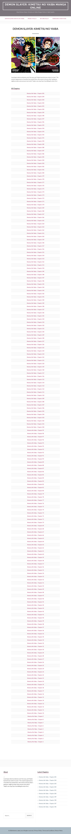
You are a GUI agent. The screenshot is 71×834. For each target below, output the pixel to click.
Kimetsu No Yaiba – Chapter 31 (35, 646)
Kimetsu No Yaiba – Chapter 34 (35, 637)
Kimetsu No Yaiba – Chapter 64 (35, 541)
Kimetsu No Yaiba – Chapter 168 (35, 211)
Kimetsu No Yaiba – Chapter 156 (35, 249)
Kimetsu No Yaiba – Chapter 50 (35, 586)
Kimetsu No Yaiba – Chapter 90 (35, 459)
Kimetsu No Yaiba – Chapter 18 (35, 687)
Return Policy (44, 18)
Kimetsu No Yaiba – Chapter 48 (35, 592)
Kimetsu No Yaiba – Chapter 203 (35, 100)
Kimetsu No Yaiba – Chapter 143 (35, 290)
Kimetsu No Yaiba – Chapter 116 (35, 376)
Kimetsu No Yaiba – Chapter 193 (35, 131)
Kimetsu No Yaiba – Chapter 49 (35, 589)
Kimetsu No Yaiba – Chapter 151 (35, 265)
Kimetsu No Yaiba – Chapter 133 (35, 322)
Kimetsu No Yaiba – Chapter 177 (35, 182)
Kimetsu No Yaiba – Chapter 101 (35, 424)
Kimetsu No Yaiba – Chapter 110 (35, 395)
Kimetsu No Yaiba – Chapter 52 (35, 579)
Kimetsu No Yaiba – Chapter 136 (35, 312)
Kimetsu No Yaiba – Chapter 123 (35, 354)
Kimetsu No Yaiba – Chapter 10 (35, 713)
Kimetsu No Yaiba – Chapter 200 (35, 109)
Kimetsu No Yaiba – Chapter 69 (35, 525)
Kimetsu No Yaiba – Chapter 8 (35, 719)
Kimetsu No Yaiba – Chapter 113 (35, 386)
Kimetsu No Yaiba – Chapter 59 (35, 557)
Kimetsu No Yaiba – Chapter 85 (35, 475)
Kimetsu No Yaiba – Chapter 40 (35, 618)
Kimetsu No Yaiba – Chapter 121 (35, 360)
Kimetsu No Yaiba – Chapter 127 (35, 341)
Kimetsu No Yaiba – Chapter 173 (35, 195)
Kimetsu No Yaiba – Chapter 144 (35, 287)
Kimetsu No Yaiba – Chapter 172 (35, 198)
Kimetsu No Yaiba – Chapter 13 (35, 703)
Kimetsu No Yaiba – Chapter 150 (35, 268)
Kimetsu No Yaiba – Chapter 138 (35, 306)
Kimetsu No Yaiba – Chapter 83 (35, 481)
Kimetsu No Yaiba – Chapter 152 (35, 262)
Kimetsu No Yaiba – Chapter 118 (35, 370)
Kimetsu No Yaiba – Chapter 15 (35, 697)
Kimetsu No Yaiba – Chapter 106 (35, 408)
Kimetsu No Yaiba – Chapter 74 (35, 509)
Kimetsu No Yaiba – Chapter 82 (35, 484)
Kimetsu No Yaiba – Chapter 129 (35, 335)
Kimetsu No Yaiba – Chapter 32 (35, 643)
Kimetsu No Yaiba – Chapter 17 (35, 691)
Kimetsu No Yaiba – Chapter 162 (35, 230)
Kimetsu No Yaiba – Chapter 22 (35, 675)
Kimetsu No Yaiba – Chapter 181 (35, 169)
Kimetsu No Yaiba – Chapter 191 (35, 138)
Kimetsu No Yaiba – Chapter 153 (35, 258)
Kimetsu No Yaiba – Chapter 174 (35, 192)
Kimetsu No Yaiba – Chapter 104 (35, 414)
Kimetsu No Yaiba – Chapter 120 (35, 363)
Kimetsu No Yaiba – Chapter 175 (35, 189)
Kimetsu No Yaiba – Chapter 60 (35, 554)
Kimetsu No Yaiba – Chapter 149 (35, 271)
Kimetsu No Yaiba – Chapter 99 (35, 430)
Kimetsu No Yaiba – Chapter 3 (35, 735)
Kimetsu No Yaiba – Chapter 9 (35, 716)
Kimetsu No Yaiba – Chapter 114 (35, 382)
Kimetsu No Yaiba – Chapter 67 (35, 532)
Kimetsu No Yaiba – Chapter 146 (35, 281)
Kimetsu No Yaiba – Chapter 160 (35, 236)
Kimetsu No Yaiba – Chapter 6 (35, 726)
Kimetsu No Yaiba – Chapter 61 (35, 551)
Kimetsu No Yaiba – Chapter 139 (35, 303)
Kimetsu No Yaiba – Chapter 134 (35, 319)
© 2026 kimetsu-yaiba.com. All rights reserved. (20, 830)
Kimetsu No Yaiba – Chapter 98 (35, 433)
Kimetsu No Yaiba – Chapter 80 (35, 490)
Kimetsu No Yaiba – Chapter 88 (35, 465)
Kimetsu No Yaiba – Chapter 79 (35, 494)
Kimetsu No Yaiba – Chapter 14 (35, 700)
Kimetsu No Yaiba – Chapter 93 (35, 449)
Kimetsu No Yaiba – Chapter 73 (35, 513)
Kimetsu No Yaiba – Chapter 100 (35, 427)
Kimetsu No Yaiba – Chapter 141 (35, 297)
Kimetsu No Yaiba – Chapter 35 (35, 633)
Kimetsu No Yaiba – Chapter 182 (35, 166)
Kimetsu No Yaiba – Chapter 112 (35, 389)
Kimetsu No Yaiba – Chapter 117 (35, 373)
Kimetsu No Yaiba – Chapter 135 (35, 316)
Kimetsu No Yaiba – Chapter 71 (35, 519)
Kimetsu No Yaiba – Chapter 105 (35, 411)
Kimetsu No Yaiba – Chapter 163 (35, 227)
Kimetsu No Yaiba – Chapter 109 (35, 398)
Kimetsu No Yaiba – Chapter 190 (35, 141)
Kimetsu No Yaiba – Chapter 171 (35, 201)
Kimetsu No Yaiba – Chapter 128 (35, 338)
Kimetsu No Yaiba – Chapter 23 (35, 672)
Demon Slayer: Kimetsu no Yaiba (14, 18)
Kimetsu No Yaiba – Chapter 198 (35, 115)
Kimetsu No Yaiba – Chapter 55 (35, 570)
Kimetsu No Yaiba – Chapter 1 (35, 741)
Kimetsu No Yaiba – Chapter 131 (35, 328)
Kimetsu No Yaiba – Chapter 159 (35, 239)
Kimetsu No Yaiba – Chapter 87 (35, 468)
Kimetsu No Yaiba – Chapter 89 (35, 462)
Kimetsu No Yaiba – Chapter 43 (35, 608)
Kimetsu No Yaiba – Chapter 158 (35, 243)
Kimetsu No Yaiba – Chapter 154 (35, 255)
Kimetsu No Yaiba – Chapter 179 (35, 176)
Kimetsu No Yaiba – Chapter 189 (35, 144)
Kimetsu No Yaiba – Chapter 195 (35, 125)
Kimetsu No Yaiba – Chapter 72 (35, 516)
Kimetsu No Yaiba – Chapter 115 (35, 379)
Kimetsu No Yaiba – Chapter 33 (35, 640)
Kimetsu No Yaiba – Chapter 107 (35, 405)
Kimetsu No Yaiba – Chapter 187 (35, 150)
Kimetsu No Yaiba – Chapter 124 (35, 351)
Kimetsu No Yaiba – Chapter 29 (35, 652)
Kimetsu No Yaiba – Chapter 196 (35, 122)
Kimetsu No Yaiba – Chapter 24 (35, 668)
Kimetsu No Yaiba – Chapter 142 (35, 293)
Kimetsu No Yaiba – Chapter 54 (35, 573)
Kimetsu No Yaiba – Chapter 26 (35, 662)
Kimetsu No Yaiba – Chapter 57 (35, 563)
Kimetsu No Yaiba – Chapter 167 (35, 214)
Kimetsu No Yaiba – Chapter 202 (35, 103)
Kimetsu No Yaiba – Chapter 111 (35, 392)
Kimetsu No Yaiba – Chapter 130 (35, 332)
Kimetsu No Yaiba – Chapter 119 (35, 366)
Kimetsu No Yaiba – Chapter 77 (35, 500)
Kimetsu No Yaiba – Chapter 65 (35, 538)
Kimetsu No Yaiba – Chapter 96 (35, 440)
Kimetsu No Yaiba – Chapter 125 (35, 347)
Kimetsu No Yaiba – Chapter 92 (35, 452)
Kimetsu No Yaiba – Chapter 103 (35, 417)
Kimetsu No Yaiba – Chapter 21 (35, 678)
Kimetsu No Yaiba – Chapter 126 (35, 344)
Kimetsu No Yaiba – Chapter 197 (35, 119)
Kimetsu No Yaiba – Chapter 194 (35, 128)
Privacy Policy (32, 18)
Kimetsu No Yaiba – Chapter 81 (35, 487)
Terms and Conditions (59, 18)
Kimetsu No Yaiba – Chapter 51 (35, 583)
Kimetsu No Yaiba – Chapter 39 (35, 621)
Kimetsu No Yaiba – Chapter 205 (35, 93)
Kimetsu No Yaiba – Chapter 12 (35, 707)
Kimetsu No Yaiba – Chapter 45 (35, 602)
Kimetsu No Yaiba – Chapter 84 (35, 478)
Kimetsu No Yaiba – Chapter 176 (35, 185)
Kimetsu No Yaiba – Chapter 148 (35, 274)
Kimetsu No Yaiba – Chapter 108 (35, 401)
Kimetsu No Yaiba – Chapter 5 (35, 729)
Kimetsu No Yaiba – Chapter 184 (35, 160)
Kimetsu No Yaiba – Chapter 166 (35, 217)
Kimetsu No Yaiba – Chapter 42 (35, 611)
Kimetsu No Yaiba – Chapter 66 (35, 535)
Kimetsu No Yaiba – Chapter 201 (35, 106)
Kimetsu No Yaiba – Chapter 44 (35, 605)
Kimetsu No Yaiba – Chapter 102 (35, 420)
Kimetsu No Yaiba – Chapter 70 (35, 522)
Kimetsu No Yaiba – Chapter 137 (35, 309)
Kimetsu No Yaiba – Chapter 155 (35, 252)
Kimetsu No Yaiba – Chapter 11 (35, 710)
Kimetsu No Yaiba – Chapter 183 (35, 163)
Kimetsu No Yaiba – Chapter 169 (35, 208)
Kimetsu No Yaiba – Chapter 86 (35, 471)
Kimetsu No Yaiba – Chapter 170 (35, 204)
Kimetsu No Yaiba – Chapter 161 (35, 233)
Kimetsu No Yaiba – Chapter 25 (35, 665)
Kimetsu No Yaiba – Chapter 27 (35, 659)
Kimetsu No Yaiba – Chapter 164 (35, 223)
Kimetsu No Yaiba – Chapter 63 (35, 544)
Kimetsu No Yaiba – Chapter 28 (35, 656)
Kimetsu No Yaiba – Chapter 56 (35, 567)
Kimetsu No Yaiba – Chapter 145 (35, 284)
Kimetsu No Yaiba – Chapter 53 (35, 576)
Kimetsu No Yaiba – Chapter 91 (35, 455)
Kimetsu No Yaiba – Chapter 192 (35, 134)
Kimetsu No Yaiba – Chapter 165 (35, 220)
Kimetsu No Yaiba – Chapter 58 (35, 560)
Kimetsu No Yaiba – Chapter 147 (35, 277)
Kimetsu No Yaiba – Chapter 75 (35, 506)
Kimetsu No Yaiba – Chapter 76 (35, 503)
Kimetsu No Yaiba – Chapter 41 (35, 614)
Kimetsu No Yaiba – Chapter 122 (35, 357)
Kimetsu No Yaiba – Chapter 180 (35, 173)
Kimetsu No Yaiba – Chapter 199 (35, 112)
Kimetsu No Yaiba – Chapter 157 (35, 246)
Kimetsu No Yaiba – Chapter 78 (35, 497)
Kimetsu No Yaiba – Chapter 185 (35, 157)
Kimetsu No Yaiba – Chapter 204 (35, 96)
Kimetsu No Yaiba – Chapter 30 (35, 649)
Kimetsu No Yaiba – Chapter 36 (35, 630)
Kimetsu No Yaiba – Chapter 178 (35, 179)
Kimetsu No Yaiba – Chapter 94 (35, 446)
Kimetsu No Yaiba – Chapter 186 (35, 154)
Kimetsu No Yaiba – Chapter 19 (35, 684)
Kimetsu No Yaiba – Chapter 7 (35, 722)
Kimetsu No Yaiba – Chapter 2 (35, 738)
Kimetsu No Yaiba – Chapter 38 (35, 624)
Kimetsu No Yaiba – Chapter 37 (35, 627)
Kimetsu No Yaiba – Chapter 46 (35, 598)
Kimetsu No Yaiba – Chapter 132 (35, 325)
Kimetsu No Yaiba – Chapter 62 (35, 548)
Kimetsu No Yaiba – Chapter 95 (35, 443)
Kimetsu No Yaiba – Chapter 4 (35, 732)
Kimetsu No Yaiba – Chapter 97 (35, 436)
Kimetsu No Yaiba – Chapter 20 (35, 681)
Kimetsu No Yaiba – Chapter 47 (35, 595)
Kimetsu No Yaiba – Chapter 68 (35, 529)
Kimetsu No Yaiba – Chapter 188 (35, 147)
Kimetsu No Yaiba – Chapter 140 (35, 300)
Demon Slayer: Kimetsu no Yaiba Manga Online (35, 6)
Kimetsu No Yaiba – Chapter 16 (35, 694)
